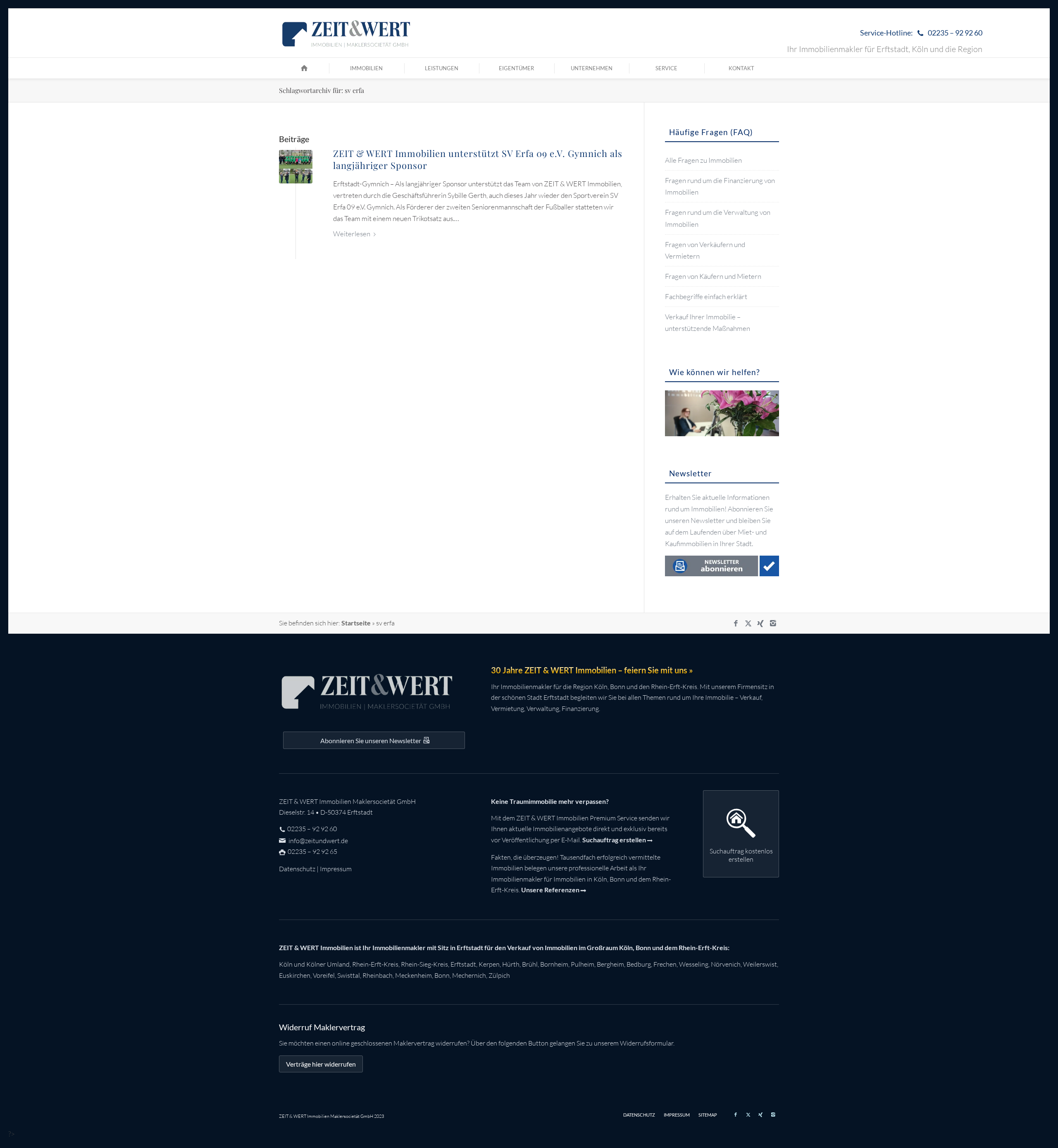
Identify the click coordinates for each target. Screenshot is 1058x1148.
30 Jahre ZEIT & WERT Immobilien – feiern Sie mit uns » (592, 670)
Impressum (336, 869)
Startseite (356, 623)
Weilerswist (760, 964)
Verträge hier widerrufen (321, 1064)
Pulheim (582, 964)
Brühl (530, 964)
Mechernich (469, 975)
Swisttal (348, 975)
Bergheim (610, 964)
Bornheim (554, 964)
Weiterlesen (351, 233)
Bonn (442, 975)
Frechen (665, 964)
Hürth (510, 964)
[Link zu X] (748, 623)
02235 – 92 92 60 (312, 829)
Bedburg (639, 964)
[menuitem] (919, 33)
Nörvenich (726, 964)
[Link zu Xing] (760, 623)
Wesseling (693, 964)
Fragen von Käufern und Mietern (713, 276)
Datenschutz (297, 869)
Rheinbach (377, 975)
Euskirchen (294, 975)
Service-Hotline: (921, 32)
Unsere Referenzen (550, 890)
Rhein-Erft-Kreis (375, 964)
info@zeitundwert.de (317, 841)
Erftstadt (463, 964)
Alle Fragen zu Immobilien (703, 160)
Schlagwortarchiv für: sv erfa (321, 90)
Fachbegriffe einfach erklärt (706, 296)
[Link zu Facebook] (735, 623)
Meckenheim (413, 975)
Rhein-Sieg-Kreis (424, 964)
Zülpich (499, 975)
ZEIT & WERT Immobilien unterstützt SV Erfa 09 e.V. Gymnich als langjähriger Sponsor (477, 159)
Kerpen (489, 964)
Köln (286, 964)
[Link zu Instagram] (773, 623)
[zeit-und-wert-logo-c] (346, 33)
